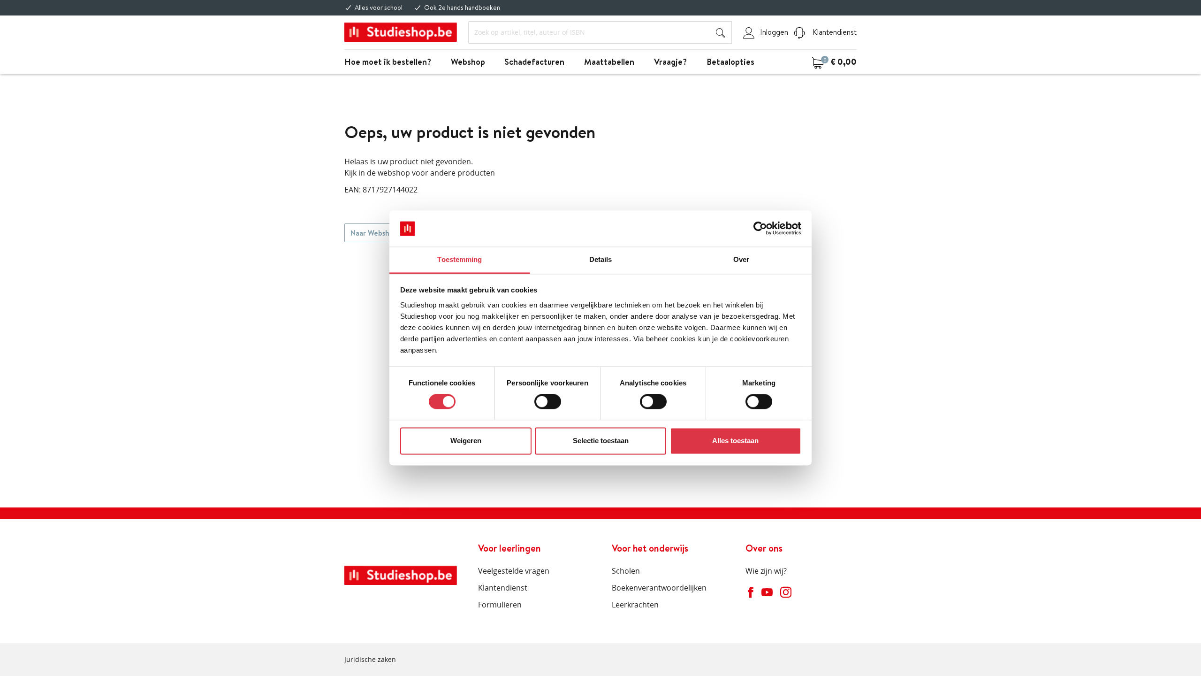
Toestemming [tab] (459, 259)
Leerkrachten (635, 604)
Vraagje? (670, 62)
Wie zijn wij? (766, 571)
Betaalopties (730, 62)
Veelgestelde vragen (513, 571)
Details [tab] (600, 259)
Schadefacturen (534, 62)
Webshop (468, 62)
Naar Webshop (374, 233)
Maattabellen (609, 62)
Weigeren (465, 441)
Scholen (626, 571)
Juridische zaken (370, 659)
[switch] (547, 401)
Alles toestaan (735, 441)
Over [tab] (741, 259)
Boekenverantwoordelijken (659, 588)
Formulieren (500, 604)
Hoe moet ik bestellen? (387, 62)
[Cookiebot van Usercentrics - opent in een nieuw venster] (760, 229)
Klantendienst (834, 32)
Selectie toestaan (601, 441)
